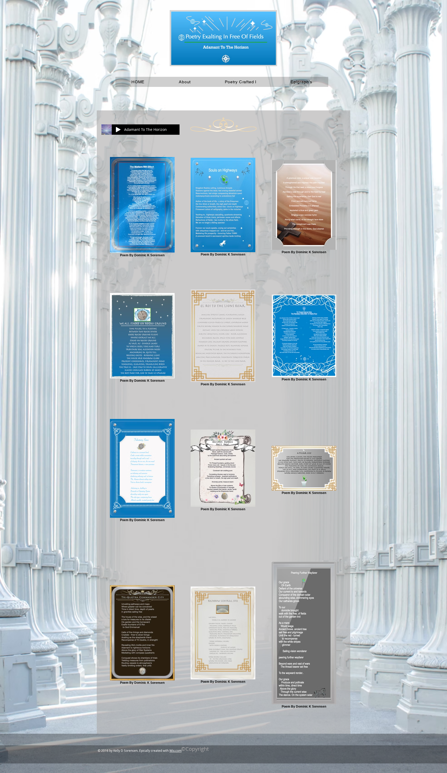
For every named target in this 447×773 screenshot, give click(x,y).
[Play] (118, 129)
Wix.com (175, 750)
